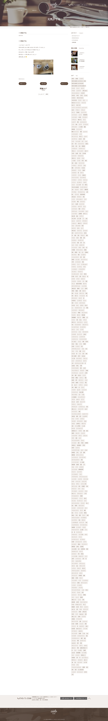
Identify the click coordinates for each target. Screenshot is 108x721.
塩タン (81, 319)
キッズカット (79, 182)
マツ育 (83, 394)
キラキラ (78, 158)
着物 (81, 237)
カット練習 (82, 462)
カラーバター (80, 662)
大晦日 (85, 249)
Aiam (87, 633)
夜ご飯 (73, 276)
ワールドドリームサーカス (76, 667)
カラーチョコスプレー (75, 459)
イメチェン (82, 418)
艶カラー (80, 136)
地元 (87, 406)
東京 (86, 382)
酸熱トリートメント (75, 131)
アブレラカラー (74, 587)
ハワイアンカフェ (75, 476)
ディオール (74, 266)
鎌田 (77, 416)
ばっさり (78, 389)
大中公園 (84, 153)
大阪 (72, 163)
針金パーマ (74, 493)
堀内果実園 (78, 652)
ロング (73, 360)
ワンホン (78, 592)
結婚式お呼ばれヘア (83, 647)
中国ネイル (74, 158)
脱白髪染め (79, 445)
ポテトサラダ (78, 225)
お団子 (73, 558)
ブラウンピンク (79, 493)
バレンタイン (74, 271)
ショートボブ (78, 141)
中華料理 (80, 575)
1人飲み (84, 334)
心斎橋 (80, 633)
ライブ (77, 614)
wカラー (81, 189)
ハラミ (77, 329)
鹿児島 (76, 252)
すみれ (85, 421)
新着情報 (74, 42)
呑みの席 (73, 216)
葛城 (87, 515)
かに (82, 252)
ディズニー (82, 382)
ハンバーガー (74, 479)
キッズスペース (80, 240)
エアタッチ (85, 223)
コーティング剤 (83, 483)
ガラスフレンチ (74, 406)
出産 (80, 276)
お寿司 (77, 546)
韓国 (76, 438)
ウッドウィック (79, 500)
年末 (78, 553)
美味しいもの (74, 616)
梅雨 (84, 452)
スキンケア (85, 435)
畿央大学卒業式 (79, 283)
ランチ (73, 141)
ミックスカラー (74, 269)
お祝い (87, 626)
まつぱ (86, 450)
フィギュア (77, 346)
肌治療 (77, 623)
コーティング (78, 481)
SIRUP (73, 614)
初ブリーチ (84, 423)
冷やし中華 (74, 218)
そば (79, 252)
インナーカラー (74, 117)
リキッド (83, 515)
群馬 (72, 669)
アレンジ (73, 283)
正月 (81, 257)
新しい (87, 503)
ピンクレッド (74, 594)
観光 (87, 430)
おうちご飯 (79, 218)
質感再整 (73, 527)
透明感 (84, 594)
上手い (77, 452)
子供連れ (77, 112)
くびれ (84, 165)
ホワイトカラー (81, 505)
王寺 (83, 558)
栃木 (87, 667)
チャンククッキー (82, 457)
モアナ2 (80, 573)
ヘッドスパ (74, 585)
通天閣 (81, 597)
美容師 (77, 464)
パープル (78, 160)
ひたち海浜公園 (80, 669)
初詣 (78, 254)
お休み (76, 163)
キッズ (81, 510)
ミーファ (73, 199)
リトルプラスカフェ (75, 524)
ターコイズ (85, 230)
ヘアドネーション (82, 148)
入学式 (73, 153)
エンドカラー (74, 544)
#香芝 (47, 94)
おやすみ (73, 305)
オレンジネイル (84, 312)
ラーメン (76, 512)
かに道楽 (81, 529)
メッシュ (79, 175)
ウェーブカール (83, 177)
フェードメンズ (81, 163)
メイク (85, 199)
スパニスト (77, 655)
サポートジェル (74, 486)
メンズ (73, 124)
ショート (80, 114)
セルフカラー (82, 626)
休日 (76, 146)
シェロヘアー (78, 90)
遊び (72, 505)
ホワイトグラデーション (76, 286)
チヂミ (73, 561)
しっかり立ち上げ (75, 522)
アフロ (86, 491)
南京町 (73, 380)
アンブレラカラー (78, 324)
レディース (80, 165)
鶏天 (81, 368)
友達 (72, 293)
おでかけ (81, 305)
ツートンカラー (74, 580)
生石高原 (81, 546)
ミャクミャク (85, 621)
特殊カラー (80, 223)
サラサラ (80, 430)
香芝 (78, 122)
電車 (86, 281)
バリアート (81, 216)
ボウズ (86, 534)
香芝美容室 (85, 114)
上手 (81, 452)
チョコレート (80, 271)
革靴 (78, 640)
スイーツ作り (84, 652)
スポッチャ (77, 433)
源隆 (84, 575)
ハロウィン (81, 377)
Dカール (73, 483)
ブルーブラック (79, 322)
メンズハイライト (81, 143)
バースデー (74, 389)
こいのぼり (74, 160)
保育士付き (74, 230)
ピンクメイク (74, 155)
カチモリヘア (81, 556)
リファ (85, 500)
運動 (87, 307)
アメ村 (84, 633)
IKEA (83, 160)
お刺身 (79, 616)
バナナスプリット (79, 360)
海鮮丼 (78, 288)
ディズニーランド (75, 392)
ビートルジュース (79, 541)
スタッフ (82, 88)
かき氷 (84, 368)
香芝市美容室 (82, 194)
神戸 (76, 380)
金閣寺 (73, 433)
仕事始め (86, 252)
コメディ (84, 541)
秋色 (79, 520)
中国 (82, 592)
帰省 (72, 252)
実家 (81, 643)
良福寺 (84, 170)
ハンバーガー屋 (74, 556)
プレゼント (82, 235)
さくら (80, 331)
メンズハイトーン (75, 336)
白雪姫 (78, 582)
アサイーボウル (74, 394)
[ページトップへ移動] (89, 698)
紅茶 (83, 353)
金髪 (76, 124)
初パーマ (84, 283)
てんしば (76, 293)
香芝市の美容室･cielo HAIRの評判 (77, 83)
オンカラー (77, 189)
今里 (77, 319)
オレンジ (73, 112)
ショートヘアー (83, 112)
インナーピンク (74, 208)
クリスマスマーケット (75, 638)
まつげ (73, 481)
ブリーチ (79, 100)
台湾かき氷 (84, 611)
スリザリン (74, 264)
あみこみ (73, 609)
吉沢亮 (77, 602)
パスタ (83, 348)
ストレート (74, 471)
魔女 (85, 377)
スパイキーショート (75, 539)
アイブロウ (74, 201)
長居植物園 (74, 317)
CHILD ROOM (74, 100)
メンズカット (74, 165)
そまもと (73, 423)
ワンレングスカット (75, 370)
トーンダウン (79, 585)
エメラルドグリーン (81, 635)
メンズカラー (83, 254)
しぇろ (82, 288)
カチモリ (85, 645)
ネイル (83, 158)
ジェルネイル (74, 172)
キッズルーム (74, 240)
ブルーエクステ (85, 331)
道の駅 (73, 541)
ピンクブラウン (74, 520)
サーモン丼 (74, 334)
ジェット (77, 597)
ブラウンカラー (74, 126)
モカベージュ (82, 293)
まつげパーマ (82, 245)
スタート (80, 645)
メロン (73, 351)
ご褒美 (87, 370)
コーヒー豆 (74, 281)
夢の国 (73, 377)
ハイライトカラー (75, 134)
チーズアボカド (83, 517)
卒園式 (79, 312)
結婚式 (77, 382)
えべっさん (77, 259)
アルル (81, 609)
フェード (80, 124)
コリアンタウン (77, 167)
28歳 (78, 242)
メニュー (77, 88)
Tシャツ (84, 300)
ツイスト (82, 387)
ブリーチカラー (74, 491)
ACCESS (85, 95)
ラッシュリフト (74, 247)
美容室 (77, 78)
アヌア (73, 438)
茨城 (75, 669)
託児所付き (74, 300)
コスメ (80, 438)
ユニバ (73, 245)
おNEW (73, 382)
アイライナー (82, 201)
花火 (86, 348)
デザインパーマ (82, 565)
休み (80, 153)
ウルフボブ (74, 421)
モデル (80, 247)
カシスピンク (74, 553)
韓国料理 (83, 146)
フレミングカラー (75, 563)
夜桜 (86, 293)
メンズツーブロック (83, 187)
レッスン (79, 599)
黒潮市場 (73, 546)
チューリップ (79, 334)
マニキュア (82, 370)
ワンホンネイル (80, 155)
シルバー (85, 136)
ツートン (80, 498)
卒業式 (73, 290)
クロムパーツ (79, 404)
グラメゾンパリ (74, 575)
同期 (78, 647)
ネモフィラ (79, 317)
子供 (75, 143)
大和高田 (86, 442)
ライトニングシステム (75, 440)
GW (87, 317)
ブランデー (74, 592)
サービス (73, 88)
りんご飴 (73, 358)
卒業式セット (83, 655)
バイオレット (74, 223)
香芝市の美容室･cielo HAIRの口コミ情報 (79, 81)
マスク (84, 266)
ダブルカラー (74, 170)
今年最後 (73, 249)
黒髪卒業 (86, 189)
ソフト (80, 353)
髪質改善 (73, 129)
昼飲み (76, 387)
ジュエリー (86, 606)
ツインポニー (74, 312)
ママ (84, 464)
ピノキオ (81, 512)
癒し (72, 194)
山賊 (80, 621)
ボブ (82, 141)
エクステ (84, 527)
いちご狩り (80, 650)
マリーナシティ (84, 544)
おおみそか (74, 643)
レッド (80, 580)
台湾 (77, 609)
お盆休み (73, 365)
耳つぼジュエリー (79, 604)
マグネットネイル (79, 249)
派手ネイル (74, 322)
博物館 (84, 317)
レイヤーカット (78, 558)
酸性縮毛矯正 (81, 469)
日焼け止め (74, 196)
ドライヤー (83, 503)
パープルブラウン (82, 269)
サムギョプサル (78, 561)
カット (82, 228)
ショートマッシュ (75, 457)
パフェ (77, 351)
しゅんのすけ (85, 416)
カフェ (84, 351)
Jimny (83, 247)
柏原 (86, 353)
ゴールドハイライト (75, 510)
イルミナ (82, 440)
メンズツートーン (75, 339)
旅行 (79, 486)
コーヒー (77, 278)
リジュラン (81, 623)
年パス (77, 245)
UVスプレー (79, 196)
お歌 (72, 375)
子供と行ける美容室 (75, 187)
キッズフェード (79, 532)
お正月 (77, 401)
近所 (80, 416)
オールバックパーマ (75, 529)
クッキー (77, 418)
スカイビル (74, 640)
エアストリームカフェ (75, 517)
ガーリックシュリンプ (83, 476)
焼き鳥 (87, 341)
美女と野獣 (81, 392)
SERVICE (73, 95)
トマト (86, 529)
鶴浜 (86, 160)
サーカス (73, 664)
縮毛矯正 (73, 452)
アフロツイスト (74, 534)
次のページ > (64, 83)
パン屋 (85, 493)
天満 (72, 387)
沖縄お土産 (74, 288)
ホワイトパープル (75, 621)
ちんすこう (83, 278)
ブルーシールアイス (83, 602)
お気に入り (74, 647)
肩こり (84, 604)
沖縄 (81, 365)
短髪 (79, 411)
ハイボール (79, 281)
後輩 (85, 510)
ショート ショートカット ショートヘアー (79, 107)
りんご (83, 488)
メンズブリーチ (82, 336)
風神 (80, 515)
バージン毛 (85, 628)
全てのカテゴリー (76, 35)
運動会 (77, 377)
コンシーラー (79, 471)
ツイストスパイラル (82, 339)
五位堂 (73, 346)
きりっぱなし (74, 341)
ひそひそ (73, 353)
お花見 (77, 153)
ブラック (84, 319)
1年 (86, 247)
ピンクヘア (85, 131)
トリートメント (79, 129)
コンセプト (81, 78)
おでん (78, 228)
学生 (72, 324)
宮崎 (87, 235)
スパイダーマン (83, 327)
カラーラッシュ (82, 563)
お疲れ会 (73, 416)
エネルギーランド (75, 551)
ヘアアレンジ (74, 119)
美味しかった (74, 409)
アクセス (73, 90)
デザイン (77, 483)
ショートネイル (74, 469)
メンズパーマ (74, 175)
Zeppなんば (81, 614)
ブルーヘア (85, 358)
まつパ (82, 450)
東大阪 (82, 553)
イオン (77, 664)
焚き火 (85, 498)
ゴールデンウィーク (78, 307)
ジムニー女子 (78, 184)
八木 (79, 394)
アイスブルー (85, 117)
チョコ (73, 418)
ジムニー (73, 184)
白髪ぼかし (74, 445)
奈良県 (86, 288)
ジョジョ (79, 341)
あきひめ (73, 652)
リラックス (77, 194)
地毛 (87, 635)
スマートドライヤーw (75, 503)
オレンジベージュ (75, 136)
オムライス (74, 228)
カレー (73, 204)
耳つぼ (73, 604)
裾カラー (73, 105)
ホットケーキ (82, 204)
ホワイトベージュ (75, 645)
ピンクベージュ (74, 331)
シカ (83, 281)
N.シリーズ (84, 102)
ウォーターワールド (75, 327)
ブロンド (81, 172)
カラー (84, 100)
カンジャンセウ (74, 633)
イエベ (80, 474)
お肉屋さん (78, 423)
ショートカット (74, 114)
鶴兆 (75, 235)
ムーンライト (81, 491)
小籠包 (80, 611)
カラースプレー (79, 358)
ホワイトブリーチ (75, 573)
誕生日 (87, 143)
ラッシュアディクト (81, 397)
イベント (84, 375)
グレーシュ (80, 594)
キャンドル (74, 500)
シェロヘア (74, 122)
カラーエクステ (79, 421)
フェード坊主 (81, 534)
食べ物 (73, 623)
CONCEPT (82, 93)
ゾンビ (86, 380)
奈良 (84, 237)
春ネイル (76, 295)
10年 (81, 242)
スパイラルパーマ (79, 428)
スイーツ (82, 399)
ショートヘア (84, 389)
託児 (72, 143)
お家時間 (80, 213)
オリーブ (80, 551)
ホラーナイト (81, 380)
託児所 (80, 117)
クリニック (74, 626)
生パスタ (73, 428)
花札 (84, 257)
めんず (86, 409)
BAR (82, 346)
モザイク (73, 565)
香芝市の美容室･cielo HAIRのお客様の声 (79, 85)
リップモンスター (84, 264)
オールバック (74, 488)
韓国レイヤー (74, 599)
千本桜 (82, 442)
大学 (77, 657)
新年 (78, 643)
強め (87, 486)
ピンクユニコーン (83, 122)
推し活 (86, 305)
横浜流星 (73, 602)
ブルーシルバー (81, 310)
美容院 (73, 259)
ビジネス (73, 278)
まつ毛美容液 (74, 397)
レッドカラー (78, 527)
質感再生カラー (74, 430)
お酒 (86, 218)
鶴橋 (72, 167)
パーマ (80, 134)
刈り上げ (73, 401)
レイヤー (85, 322)
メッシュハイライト (75, 257)
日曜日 (76, 505)
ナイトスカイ (74, 442)
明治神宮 (73, 657)
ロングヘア (80, 206)
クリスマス (74, 242)
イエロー (84, 182)
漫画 (83, 341)
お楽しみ (79, 375)
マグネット (74, 404)
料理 (82, 225)
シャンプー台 (84, 286)
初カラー (84, 290)
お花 (72, 674)
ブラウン (83, 208)
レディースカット (85, 657)
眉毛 (78, 201)
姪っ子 (77, 276)
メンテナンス (74, 206)
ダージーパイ (85, 609)
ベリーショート (74, 411)
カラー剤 (85, 662)
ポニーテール (74, 254)
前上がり (83, 568)
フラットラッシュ (84, 259)
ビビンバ (73, 329)
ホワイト (80, 435)
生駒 (81, 459)
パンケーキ (80, 479)
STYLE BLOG (75, 40)
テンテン (73, 319)
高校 (75, 375)
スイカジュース (74, 611)
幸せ (75, 662)
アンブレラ (84, 616)
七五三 (77, 237)
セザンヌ (77, 399)
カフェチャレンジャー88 (79, 363)
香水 (83, 196)
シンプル (81, 329)
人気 (72, 189)
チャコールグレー (75, 498)
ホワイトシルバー (84, 582)
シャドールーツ (74, 310)
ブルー (87, 211)
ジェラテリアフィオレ (75, 450)
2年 (72, 235)
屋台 (72, 295)
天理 (86, 522)
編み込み (84, 175)
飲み (72, 512)
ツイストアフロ (74, 435)
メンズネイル (79, 300)
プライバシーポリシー (75, 93)
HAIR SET (78, 105)
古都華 (84, 650)
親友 (77, 216)
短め (77, 565)
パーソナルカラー (75, 474)
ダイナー (84, 360)
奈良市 (73, 447)
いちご (75, 650)
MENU (77, 95)
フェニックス (84, 481)
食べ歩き (83, 167)
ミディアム (80, 587)
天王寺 (73, 146)
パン (84, 307)
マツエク (73, 237)
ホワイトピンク (74, 298)
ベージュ (79, 170)
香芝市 (73, 78)
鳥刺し (77, 365)
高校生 (77, 290)
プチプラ (73, 399)
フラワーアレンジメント (76, 348)
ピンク (84, 206)
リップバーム (79, 266)
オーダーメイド (83, 640)
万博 (85, 614)
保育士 (86, 184)
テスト (73, 655)
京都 (84, 430)
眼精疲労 (73, 606)
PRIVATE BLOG (75, 38)
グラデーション (74, 211)
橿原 (80, 351)
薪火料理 (73, 628)
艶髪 (79, 208)
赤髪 (80, 290)
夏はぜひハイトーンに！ (76, 102)
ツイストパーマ (80, 409)
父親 (78, 235)
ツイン (86, 556)
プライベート (79, 230)
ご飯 (79, 146)
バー (83, 218)
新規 (81, 464)
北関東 (83, 667)
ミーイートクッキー (75, 462)
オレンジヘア (82, 401)
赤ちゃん (84, 276)
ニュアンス (74, 568)
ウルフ (73, 225)
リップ (78, 264)
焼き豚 (77, 204)
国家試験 (73, 464)
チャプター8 (74, 635)
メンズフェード (74, 148)
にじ (72, 307)
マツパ (73, 597)
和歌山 (79, 544)
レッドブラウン (85, 580)
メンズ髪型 (80, 126)
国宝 (83, 599)
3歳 (72, 662)
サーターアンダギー (75, 368)
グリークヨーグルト (83, 524)
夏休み (73, 515)
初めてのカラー (79, 628)
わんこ (77, 305)
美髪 (81, 131)
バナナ (79, 488)
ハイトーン (74, 182)
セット (84, 119)
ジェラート (77, 447)
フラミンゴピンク (79, 199)
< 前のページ (23, 83)
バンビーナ (83, 433)
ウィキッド (74, 582)
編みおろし (80, 119)
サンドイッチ (81, 522)
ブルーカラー (83, 570)
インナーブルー (74, 213)
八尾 (72, 363)
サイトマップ (85, 706)
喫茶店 (85, 512)
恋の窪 (77, 606)
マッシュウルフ (81, 211)
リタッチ (80, 298)
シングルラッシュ (82, 406)
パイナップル (85, 479)
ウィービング (85, 124)
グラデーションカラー (75, 570)
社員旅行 (83, 486)
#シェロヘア (41, 94)
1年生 (77, 515)
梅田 (81, 638)
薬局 (85, 623)
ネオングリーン (85, 324)
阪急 (85, 638)
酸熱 (85, 126)
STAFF (81, 95)
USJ (84, 242)
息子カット (85, 213)
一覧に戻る (43, 83)
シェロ (86, 141)
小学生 (84, 445)
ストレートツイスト (75, 177)
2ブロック (79, 568)
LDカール (83, 520)
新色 (78, 442)
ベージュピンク (82, 295)
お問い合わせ (85, 90)
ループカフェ (82, 539)
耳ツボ (81, 606)
